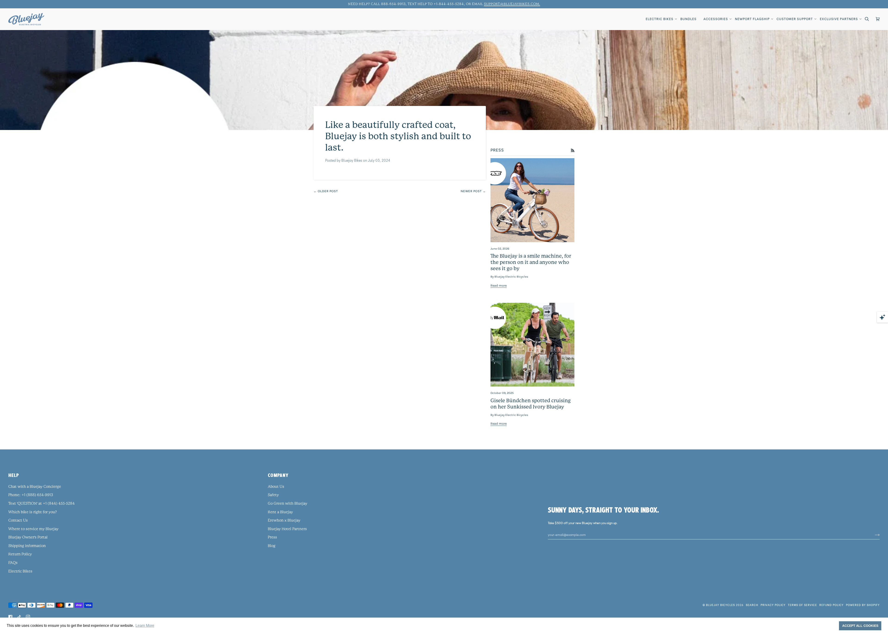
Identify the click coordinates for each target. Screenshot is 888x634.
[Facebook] (10, 617)
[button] (659, 19)
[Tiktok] (19, 617)
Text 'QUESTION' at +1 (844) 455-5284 (41, 503)
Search (752, 605)
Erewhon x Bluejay (284, 520)
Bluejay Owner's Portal (28, 537)
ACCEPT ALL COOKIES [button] (860, 626)
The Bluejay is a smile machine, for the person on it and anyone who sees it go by (530, 262)
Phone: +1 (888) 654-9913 (30, 495)
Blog (271, 546)
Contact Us (18, 520)
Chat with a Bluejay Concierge (34, 487)
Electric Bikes (20, 571)
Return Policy (20, 554)
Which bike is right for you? (32, 512)
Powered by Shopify (863, 605)
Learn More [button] (145, 626)
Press (272, 537)
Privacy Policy (773, 605)
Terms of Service (802, 605)
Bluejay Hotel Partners (287, 529)
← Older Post (326, 191)
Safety (273, 495)
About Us (276, 487)
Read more (498, 286)
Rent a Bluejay (280, 512)
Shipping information (27, 546)
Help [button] (13, 475)
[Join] (873, 534)
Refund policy (831, 605)
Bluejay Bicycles (720, 605)
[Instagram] (28, 617)
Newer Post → (473, 191)
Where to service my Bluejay (33, 529)
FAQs (13, 563)
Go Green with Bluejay (287, 503)
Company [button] (278, 475)
